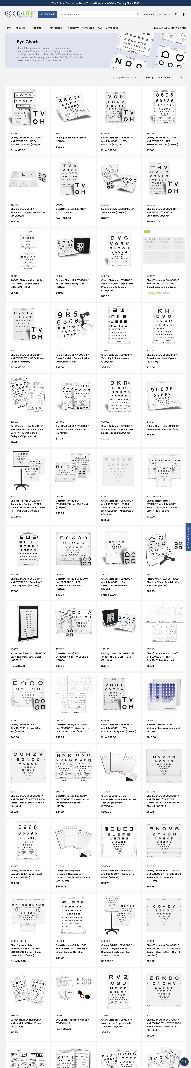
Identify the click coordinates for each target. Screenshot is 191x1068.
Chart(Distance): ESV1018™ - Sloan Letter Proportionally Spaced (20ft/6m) (117, 1023)
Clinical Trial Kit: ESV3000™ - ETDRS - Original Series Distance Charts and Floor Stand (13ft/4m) (118, 950)
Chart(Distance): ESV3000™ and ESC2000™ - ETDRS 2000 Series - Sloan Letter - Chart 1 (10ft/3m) (164, 950)
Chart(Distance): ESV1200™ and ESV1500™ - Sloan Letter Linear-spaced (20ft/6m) (117, 429)
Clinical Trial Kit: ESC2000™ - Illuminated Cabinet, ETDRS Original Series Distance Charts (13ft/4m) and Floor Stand (28, 506)
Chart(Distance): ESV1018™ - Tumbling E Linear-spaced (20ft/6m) (117, 358)
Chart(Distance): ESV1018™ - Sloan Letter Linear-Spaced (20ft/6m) (163, 358)
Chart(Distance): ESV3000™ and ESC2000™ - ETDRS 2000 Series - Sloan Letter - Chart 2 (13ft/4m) (164, 1025)
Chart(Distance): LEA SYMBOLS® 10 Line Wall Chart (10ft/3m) (72, 504)
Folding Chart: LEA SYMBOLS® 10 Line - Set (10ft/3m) (117, 210)
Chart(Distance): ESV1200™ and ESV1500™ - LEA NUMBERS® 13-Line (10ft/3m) (162, 141)
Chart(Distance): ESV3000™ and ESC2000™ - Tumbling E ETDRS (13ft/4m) (117, 874)
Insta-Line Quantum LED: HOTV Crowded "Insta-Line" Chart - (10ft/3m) (28, 657)
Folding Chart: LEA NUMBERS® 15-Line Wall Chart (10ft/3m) (163, 428)
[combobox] (100, 14)
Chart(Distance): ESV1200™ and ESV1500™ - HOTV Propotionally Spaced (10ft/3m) (118, 728)
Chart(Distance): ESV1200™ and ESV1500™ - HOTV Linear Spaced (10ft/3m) (27, 358)
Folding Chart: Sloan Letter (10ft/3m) (71, 139)
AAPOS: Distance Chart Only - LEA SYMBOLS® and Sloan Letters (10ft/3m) (27, 284)
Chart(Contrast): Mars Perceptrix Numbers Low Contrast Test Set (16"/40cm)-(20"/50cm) (73, 875)
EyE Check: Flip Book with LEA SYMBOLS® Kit (72, 1021)
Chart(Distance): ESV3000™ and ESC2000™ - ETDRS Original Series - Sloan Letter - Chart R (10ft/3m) (164, 801)
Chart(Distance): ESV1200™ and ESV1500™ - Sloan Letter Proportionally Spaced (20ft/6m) (117, 285)
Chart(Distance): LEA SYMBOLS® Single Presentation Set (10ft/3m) (28, 212)
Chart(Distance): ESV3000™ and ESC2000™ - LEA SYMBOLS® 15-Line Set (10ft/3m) (72, 584)
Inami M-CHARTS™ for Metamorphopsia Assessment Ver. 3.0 (163, 728)
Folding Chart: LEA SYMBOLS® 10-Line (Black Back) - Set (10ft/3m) (117, 657)
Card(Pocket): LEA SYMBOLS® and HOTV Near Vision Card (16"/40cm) (72, 429)
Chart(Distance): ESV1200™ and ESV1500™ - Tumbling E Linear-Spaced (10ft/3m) (71, 949)
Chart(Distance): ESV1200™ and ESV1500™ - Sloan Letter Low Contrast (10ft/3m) (72, 728)
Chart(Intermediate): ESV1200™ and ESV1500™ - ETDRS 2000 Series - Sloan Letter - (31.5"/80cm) (26, 950)
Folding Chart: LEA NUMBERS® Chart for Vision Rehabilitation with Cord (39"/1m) (73, 358)
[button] (184, 14)
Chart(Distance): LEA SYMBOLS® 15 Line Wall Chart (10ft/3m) (72, 657)
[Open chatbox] (184, 1061)
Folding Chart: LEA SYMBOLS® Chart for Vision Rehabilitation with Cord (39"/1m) (163, 582)
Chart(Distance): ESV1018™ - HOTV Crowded (72, 210)
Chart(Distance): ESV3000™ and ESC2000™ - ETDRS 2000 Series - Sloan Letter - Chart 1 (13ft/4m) (28, 801)
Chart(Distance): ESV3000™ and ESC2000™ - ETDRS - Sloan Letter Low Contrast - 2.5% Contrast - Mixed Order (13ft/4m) (117, 507)
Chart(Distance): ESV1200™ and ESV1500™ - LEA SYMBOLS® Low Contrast (162, 657)
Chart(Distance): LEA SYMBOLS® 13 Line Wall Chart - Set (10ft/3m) (28, 728)
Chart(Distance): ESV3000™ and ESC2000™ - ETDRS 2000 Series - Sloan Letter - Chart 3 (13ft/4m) (164, 875)
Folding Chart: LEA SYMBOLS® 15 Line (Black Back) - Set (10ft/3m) (72, 284)
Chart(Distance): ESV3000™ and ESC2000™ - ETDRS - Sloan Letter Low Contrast (163, 284)
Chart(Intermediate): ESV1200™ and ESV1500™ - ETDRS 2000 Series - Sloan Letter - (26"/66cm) (162, 506)
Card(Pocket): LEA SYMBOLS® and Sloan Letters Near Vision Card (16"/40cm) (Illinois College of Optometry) (27, 431)
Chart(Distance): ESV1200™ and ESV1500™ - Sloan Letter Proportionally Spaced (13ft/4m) (72, 801)
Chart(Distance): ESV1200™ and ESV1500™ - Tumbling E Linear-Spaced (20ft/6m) (26, 582)
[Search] (138, 14)
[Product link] (28, 121)
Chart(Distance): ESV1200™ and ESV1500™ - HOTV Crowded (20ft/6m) (162, 212)
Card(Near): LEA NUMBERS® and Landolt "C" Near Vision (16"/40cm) (26, 1023)
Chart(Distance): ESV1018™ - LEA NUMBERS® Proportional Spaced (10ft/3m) (27, 874)
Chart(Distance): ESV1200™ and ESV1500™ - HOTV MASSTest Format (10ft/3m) (26, 141)
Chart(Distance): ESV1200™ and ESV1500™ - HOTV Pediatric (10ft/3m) (117, 141)
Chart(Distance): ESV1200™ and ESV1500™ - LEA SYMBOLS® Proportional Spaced (117, 584)
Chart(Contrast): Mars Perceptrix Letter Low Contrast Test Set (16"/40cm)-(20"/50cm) (118, 801)
